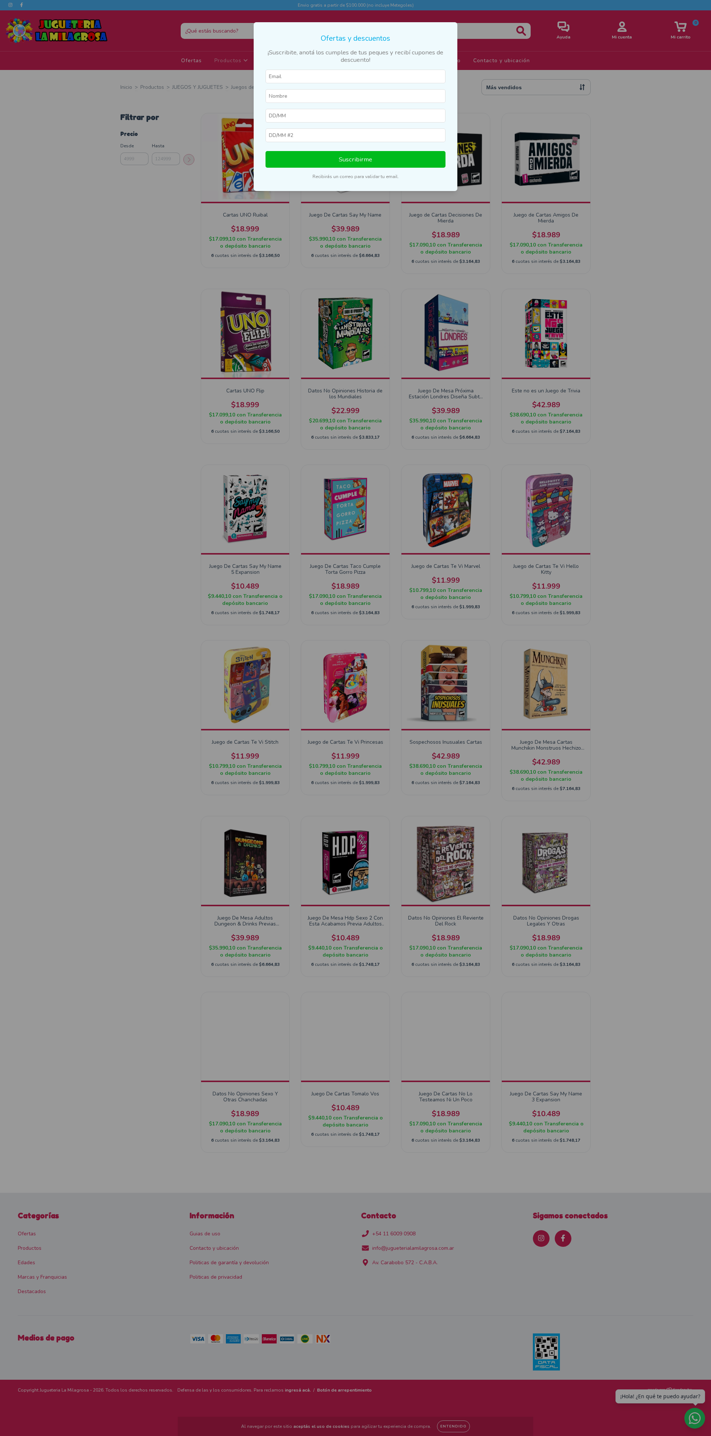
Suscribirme (355, 159)
